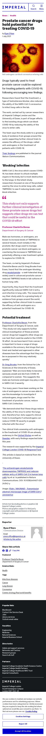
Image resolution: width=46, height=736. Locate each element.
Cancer (5, 583)
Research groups (9, 653)
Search (33, 9)
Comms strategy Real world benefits (16, 593)
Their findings (8, 153)
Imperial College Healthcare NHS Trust (17, 671)
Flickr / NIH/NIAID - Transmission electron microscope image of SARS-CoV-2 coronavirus (21, 491)
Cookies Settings (23, 717)
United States (24, 435)
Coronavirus (7, 589)
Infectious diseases (10, 579)
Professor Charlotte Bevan (14, 322)
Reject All (23, 724)
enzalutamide (13, 272)
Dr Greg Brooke (9, 364)
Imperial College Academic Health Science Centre (22, 666)
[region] (23, 714)
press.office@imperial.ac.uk (14, 536)
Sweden (6, 438)
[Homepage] (15, 7)
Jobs (4, 614)
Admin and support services (13, 648)
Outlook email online (10, 619)
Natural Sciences (9, 635)
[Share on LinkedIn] (7, 550)
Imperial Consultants (10, 673)
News (4, 15)
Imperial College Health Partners (15, 668)
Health (13, 15)
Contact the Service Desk (12, 612)
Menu (41, 9)
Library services (8, 617)
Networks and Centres (11, 650)
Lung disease (7, 586)
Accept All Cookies (23, 731)
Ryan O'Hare (9, 33)
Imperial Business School (12, 637)
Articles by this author (12, 539)
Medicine (5, 632)
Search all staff (8, 655)
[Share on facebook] (3, 550)
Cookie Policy (31, 711)
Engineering (7, 630)
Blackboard (6, 610)
